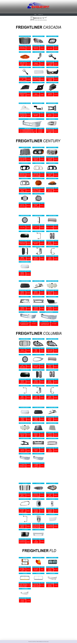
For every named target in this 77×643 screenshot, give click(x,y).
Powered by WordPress (32, 641)
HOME (35, 14)
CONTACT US (40, 14)
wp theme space (45, 641)
